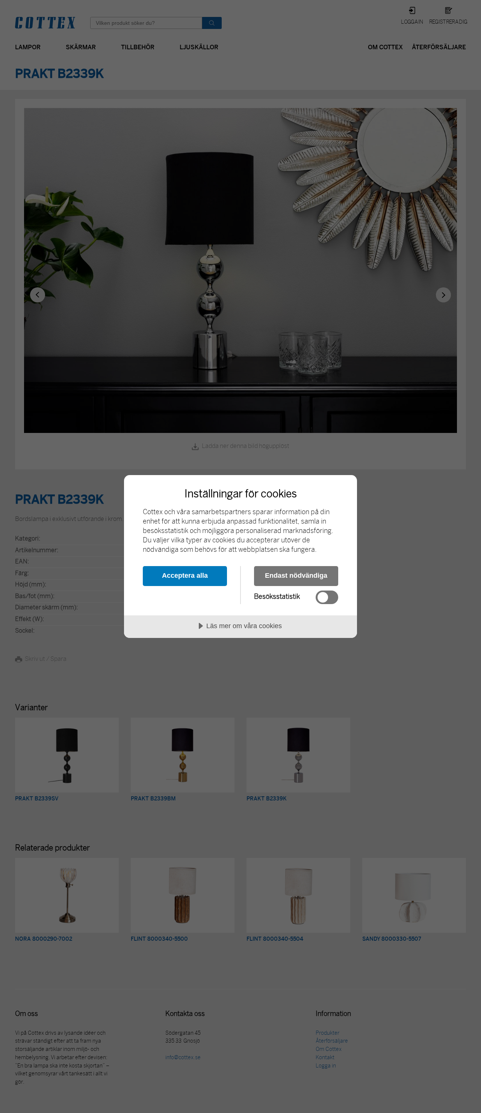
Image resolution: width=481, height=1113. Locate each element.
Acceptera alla (185, 575)
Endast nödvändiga (296, 575)
